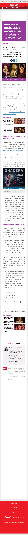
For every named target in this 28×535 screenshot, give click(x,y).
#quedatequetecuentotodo (12, 306)
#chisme (22, 306)
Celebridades (15, 8)
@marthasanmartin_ (10, 293)
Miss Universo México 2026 (14, 1)
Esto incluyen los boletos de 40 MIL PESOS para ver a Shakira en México (7, 130)
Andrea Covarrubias (8, 83)
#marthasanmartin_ (10, 304)
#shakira (7, 300)
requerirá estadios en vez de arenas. (13, 150)
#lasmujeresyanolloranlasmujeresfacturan (16, 302)
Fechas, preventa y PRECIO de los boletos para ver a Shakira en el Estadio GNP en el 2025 (8, 319)
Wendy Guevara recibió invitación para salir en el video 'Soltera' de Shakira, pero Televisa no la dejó (8, 122)
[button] (11, 60)
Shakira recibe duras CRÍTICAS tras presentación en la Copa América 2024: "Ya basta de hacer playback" (8, 328)
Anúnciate (14, 503)
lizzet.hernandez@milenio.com (15, 349)
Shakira (18, 343)
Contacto (14, 508)
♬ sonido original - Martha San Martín (15, 311)
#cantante (19, 300)
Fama (7, 8)
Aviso (14, 512)
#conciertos (12, 300)
